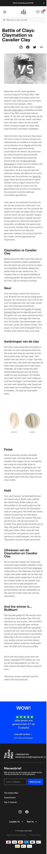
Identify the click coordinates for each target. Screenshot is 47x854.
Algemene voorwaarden (16, 835)
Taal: (29, 822)
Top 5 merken (10, 802)
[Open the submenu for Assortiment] (42, 797)
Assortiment (10, 797)
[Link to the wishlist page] (38, 12)
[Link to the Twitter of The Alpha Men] (34, 47)
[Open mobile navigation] (4, 12)
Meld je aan (35, 782)
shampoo (37, 568)
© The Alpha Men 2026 (23, 831)
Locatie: (13, 822)
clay (16, 98)
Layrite (28, 309)
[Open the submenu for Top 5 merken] (42, 802)
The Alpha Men (11, 793)
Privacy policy (35, 835)
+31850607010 (22, 754)
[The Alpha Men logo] (23, 11)
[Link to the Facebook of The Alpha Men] (27, 47)
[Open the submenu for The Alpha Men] (42, 793)
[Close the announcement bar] (44, 3)
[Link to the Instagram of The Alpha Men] (21, 47)
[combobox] (22, 20)
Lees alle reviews (22, 734)
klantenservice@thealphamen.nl (30, 757)
